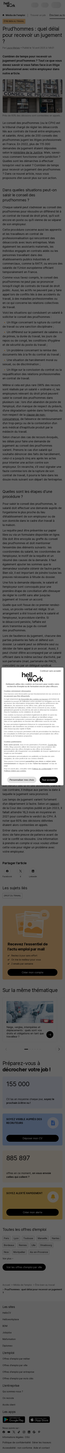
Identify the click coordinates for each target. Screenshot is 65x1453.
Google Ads (52, 745)
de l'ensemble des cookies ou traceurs (33, 699)
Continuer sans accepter (50, 671)
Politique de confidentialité (41, 769)
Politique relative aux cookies (15, 771)
